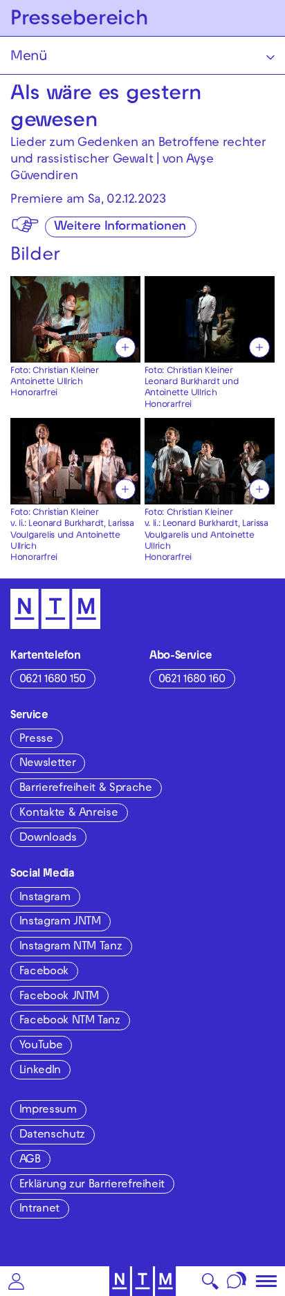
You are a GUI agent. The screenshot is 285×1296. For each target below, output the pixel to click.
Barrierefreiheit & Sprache (85, 788)
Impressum (48, 1110)
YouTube (40, 1046)
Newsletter (47, 763)
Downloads (48, 838)
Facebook (43, 972)
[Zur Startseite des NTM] (142, 1281)
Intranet (39, 1209)
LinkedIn (40, 1071)
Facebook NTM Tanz (69, 1021)
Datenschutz (52, 1135)
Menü (28, 57)
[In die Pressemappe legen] (125, 347)
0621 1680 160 (192, 680)
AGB (30, 1160)
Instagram (45, 898)
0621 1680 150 (52, 680)
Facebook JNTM (59, 997)
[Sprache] (237, 1281)
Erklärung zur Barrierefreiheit (92, 1185)
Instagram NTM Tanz (70, 947)
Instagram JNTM (60, 922)
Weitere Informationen (119, 227)
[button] (16, 1281)
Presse (36, 739)
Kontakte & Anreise (68, 813)
